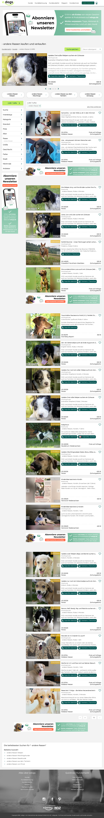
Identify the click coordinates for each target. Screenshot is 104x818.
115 (94, 717)
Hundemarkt (6, 49)
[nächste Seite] (99, 717)
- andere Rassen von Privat (15, 764)
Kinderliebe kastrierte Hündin (71, 479)
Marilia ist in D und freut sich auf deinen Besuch (78, 663)
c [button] (3, 70)
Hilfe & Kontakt (77, 780)
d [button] (45, 70)
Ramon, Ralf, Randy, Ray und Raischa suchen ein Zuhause (79, 608)
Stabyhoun (65, 425)
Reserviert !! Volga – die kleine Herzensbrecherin (78, 690)
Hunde (14, 49)
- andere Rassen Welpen (14, 95)
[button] (48, 88)
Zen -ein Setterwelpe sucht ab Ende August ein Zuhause (79, 343)
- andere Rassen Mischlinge (39, 95)
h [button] (58, 89)
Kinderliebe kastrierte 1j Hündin (72, 507)
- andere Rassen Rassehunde (16, 758)
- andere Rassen (34, 106)
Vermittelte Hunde (27, 789)
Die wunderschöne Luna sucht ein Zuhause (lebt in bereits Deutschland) (79, 269)
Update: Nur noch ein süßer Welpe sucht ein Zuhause (68, 55)
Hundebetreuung (27, 780)
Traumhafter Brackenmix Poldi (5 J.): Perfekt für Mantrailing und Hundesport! (79, 315)
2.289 (10, 103)
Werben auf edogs (77, 789)
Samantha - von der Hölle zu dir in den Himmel (78, 113)
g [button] (46, 89)
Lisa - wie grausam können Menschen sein (76, 140)
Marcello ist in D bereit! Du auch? (73, 636)
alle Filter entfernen (94, 107)
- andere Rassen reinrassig (92, 95)
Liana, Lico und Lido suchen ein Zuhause (75, 215)
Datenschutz (77, 787)
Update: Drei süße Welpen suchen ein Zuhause (77, 397)
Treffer (14, 103)
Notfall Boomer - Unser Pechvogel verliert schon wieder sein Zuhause (79, 242)
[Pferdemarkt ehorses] (48, 809)
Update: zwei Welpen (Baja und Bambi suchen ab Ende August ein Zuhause (79, 554)
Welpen (27, 785)
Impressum (77, 785)
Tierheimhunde (27, 787)
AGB (77, 782)
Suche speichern (72, 49)
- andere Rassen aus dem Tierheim (64, 95)
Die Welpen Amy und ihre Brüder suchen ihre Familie (79, 187)
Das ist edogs (77, 777)
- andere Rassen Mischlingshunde (18, 755)
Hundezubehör (27, 782)
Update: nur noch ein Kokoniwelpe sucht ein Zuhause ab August (79, 581)
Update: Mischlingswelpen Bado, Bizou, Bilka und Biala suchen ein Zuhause (79, 452)
